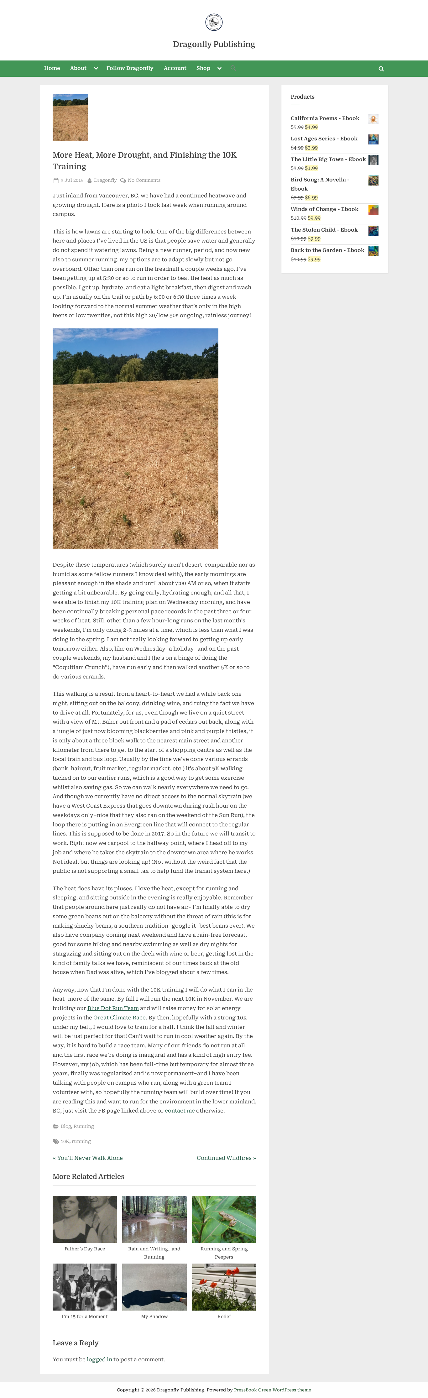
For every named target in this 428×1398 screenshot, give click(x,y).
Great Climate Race (119, 1017)
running (81, 1141)
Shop (203, 68)
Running (84, 1126)
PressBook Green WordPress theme (272, 1389)
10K (65, 1141)
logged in (99, 1359)
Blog (66, 1126)
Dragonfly (105, 180)
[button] (233, 68)
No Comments (144, 180)
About (78, 68)
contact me (180, 1110)
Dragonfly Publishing (214, 44)
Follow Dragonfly (130, 68)
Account (175, 68)
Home (52, 68)
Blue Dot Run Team (113, 1008)
